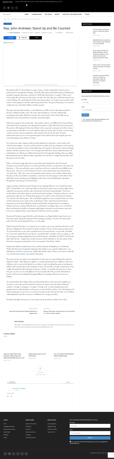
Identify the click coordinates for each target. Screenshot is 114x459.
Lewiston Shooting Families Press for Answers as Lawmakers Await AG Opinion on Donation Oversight (101, 79)
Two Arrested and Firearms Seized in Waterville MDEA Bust (101, 31)
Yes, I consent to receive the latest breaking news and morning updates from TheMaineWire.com (95, 120)
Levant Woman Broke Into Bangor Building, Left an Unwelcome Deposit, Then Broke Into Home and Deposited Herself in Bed (101, 54)
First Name (84, 99)
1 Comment (59, 32)
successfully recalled (64, 251)
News (27, 14)
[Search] (110, 14)
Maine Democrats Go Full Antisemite (37, 355)
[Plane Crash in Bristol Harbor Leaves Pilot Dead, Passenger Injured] (86, 67)
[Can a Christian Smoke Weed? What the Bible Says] (65, 345)
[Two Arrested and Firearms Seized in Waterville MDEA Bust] (86, 31)
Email (83, 107)
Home (5, 19)
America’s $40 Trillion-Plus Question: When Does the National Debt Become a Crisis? (38, 1)
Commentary (37, 14)
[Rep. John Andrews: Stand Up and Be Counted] (40, 62)
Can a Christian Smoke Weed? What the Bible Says (64, 355)
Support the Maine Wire (72, 14)
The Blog (48, 14)
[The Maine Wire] (57, 8)
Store (87, 14)
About (57, 14)
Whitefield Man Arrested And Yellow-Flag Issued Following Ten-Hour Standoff (101, 41)
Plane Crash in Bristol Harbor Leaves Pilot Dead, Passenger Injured (101, 66)
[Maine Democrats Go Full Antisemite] (40, 345)
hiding (58, 125)
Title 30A (14, 221)
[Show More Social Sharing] (44, 38)
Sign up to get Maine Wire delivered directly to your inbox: (96, 96)
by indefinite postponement (22, 251)
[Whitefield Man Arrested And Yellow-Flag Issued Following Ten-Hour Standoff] (86, 42)
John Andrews (14, 32)
